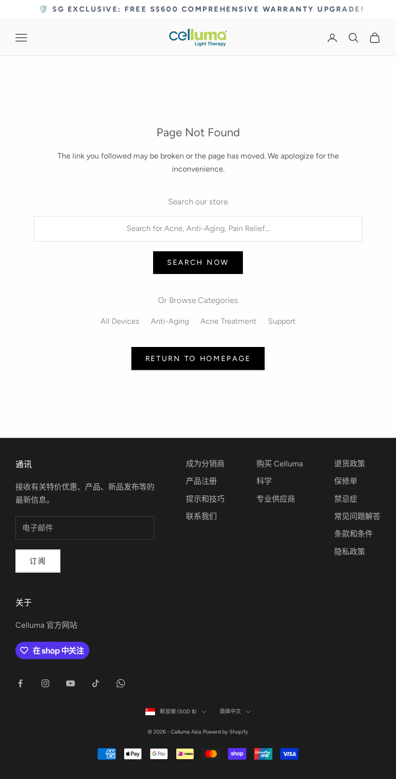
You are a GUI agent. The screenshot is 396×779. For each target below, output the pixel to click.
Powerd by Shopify (225, 732)
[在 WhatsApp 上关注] (121, 683)
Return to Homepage (198, 358)
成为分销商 (205, 463)
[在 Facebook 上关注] (20, 683)
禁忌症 (345, 499)
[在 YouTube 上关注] (70, 683)
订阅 (37, 561)
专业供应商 (275, 499)
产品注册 (201, 481)
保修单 (345, 481)
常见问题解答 (357, 516)
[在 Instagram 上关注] (45, 683)
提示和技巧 (205, 499)
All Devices (119, 321)
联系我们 (201, 516)
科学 (264, 481)
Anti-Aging (170, 321)
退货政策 (349, 463)
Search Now (198, 262)
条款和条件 (353, 533)
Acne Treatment (228, 321)
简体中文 (230, 711)
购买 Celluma (279, 463)
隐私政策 (349, 551)
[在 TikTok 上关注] (95, 683)
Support (282, 321)
